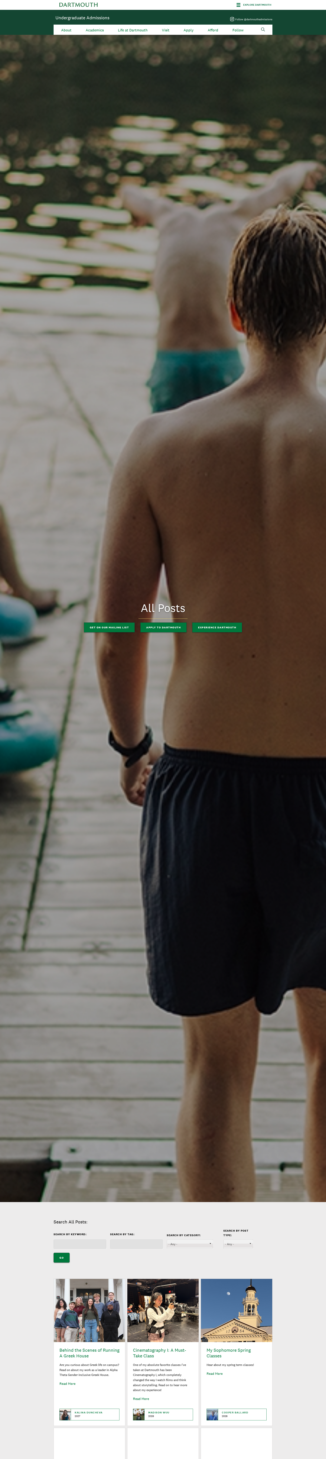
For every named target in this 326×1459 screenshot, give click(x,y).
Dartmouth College (78, 5)
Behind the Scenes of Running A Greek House (89, 1353)
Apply (189, 30)
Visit (165, 30)
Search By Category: (184, 1235)
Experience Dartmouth (217, 627)
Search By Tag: (122, 1234)
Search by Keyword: (70, 1234)
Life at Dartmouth (133, 30)
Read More (67, 1383)
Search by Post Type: (235, 1233)
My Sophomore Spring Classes (229, 1353)
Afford (213, 30)
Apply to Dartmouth (163, 627)
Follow (238, 30)
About (66, 30)
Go (61, 1257)
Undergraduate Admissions (82, 18)
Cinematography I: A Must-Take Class (159, 1353)
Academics (95, 30)
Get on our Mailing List (109, 627)
